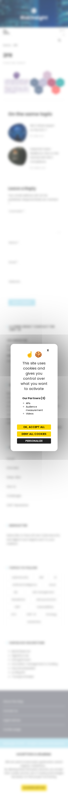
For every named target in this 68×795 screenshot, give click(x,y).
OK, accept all (34, 427)
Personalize (34, 441)
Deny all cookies (34, 434)
